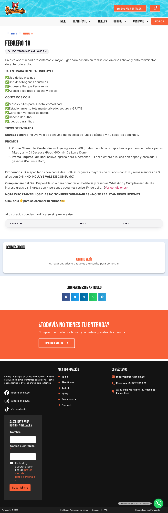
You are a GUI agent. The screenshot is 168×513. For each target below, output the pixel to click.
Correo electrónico (22, 447)
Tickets (102, 21)
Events (14, 33)
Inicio (63, 21)
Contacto (139, 21)
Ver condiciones (116, 187)
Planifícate (80, 21)
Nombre (16, 432)
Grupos (118, 21)
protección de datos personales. (25, 475)
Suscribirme (20, 487)
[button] (66, 297)
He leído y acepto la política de (25, 471)
